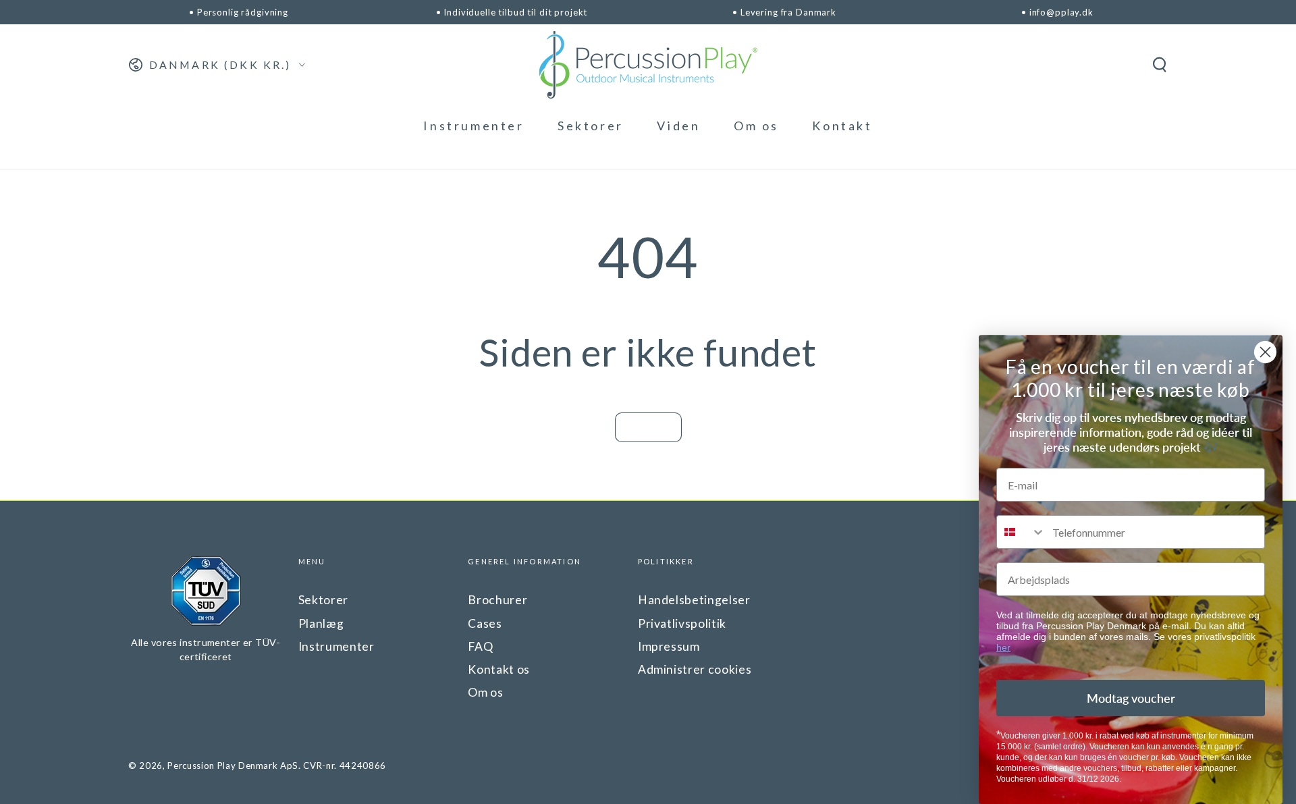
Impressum (669, 646)
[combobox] (1021, 532)
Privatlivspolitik (682, 623)
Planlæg (321, 623)
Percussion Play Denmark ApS (232, 765)
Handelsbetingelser (694, 600)
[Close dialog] (1265, 352)
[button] (1159, 65)
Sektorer (323, 600)
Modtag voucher (1131, 698)
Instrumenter (336, 646)
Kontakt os (499, 669)
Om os (485, 692)
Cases (485, 623)
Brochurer (497, 600)
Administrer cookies (695, 669)
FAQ (480, 646)
